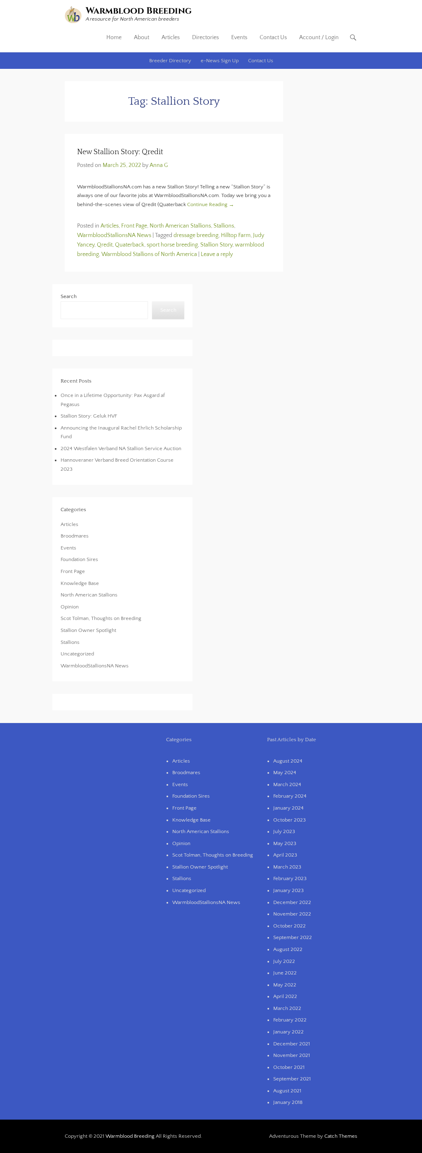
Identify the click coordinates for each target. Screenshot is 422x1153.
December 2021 (291, 1044)
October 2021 (289, 1067)
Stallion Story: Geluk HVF (89, 416)
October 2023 (289, 820)
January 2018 (287, 1102)
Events (239, 37)
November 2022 (292, 914)
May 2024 (284, 772)
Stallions (223, 226)
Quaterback (129, 245)
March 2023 (287, 867)
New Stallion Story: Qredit (120, 152)
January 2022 (288, 1032)
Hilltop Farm (236, 235)
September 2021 (292, 1079)
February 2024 (290, 796)
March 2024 (287, 784)
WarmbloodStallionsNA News (114, 235)
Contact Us (273, 37)
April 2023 (285, 855)
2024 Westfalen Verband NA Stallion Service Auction (121, 448)
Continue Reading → (210, 204)
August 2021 (287, 1091)
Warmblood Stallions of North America (149, 254)
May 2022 (284, 985)
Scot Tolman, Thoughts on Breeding (101, 618)
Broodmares (75, 536)
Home (114, 37)
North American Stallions (180, 226)
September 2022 (292, 937)
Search (69, 296)
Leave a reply (217, 254)
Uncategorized (77, 654)
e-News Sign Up (220, 60)
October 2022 (289, 926)
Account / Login (319, 37)
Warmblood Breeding (139, 11)
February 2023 (290, 878)
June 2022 (285, 973)
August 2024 (287, 761)
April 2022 (285, 996)
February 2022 (290, 1020)
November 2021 (291, 1055)
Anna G (159, 165)
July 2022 (284, 961)
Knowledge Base (80, 583)
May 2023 (284, 843)
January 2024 (288, 808)
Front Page (134, 226)
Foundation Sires (79, 559)
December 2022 (292, 902)
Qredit (105, 245)
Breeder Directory (170, 60)
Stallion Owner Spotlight (88, 630)
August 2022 (287, 949)
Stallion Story (216, 245)
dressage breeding (195, 235)
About (141, 37)
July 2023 (284, 831)
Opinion (70, 607)
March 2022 (287, 1008)
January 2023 (288, 890)
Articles (171, 37)
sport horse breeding (172, 245)
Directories (205, 37)
